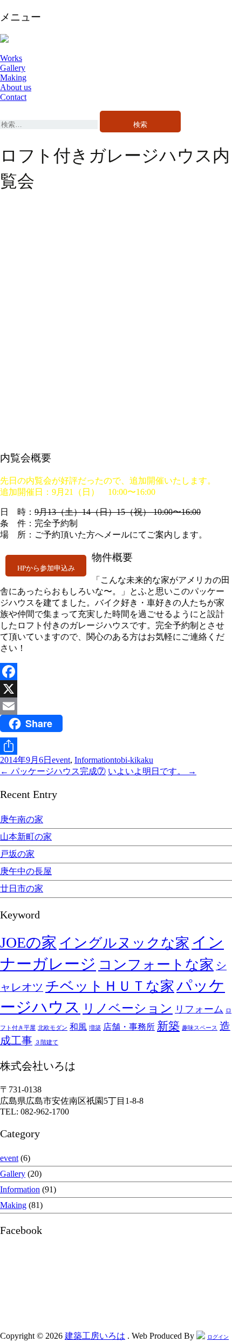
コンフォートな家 (156, 964)
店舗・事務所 (129, 1027)
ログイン (218, 1337)
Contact (13, 97)
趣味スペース (199, 1028)
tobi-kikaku (133, 759)
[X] (116, 688)
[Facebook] (116, 671)
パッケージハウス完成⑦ (53, 771)
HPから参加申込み (46, 568)
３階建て (46, 1042)
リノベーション (128, 1008)
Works (11, 58)
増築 (95, 1028)
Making (13, 77)
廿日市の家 (21, 888)
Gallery (12, 67)
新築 (168, 1025)
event (61, 759)
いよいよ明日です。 (152, 771)
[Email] (116, 706)
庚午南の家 (21, 819)
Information (94, 759)
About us (15, 87)
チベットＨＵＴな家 (109, 986)
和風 (78, 1027)
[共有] (116, 746)
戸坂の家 (17, 853)
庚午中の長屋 (26, 871)
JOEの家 (28, 942)
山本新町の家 (26, 836)
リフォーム (199, 1009)
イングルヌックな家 (124, 943)
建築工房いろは (95, 1335)
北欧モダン (52, 1028)
